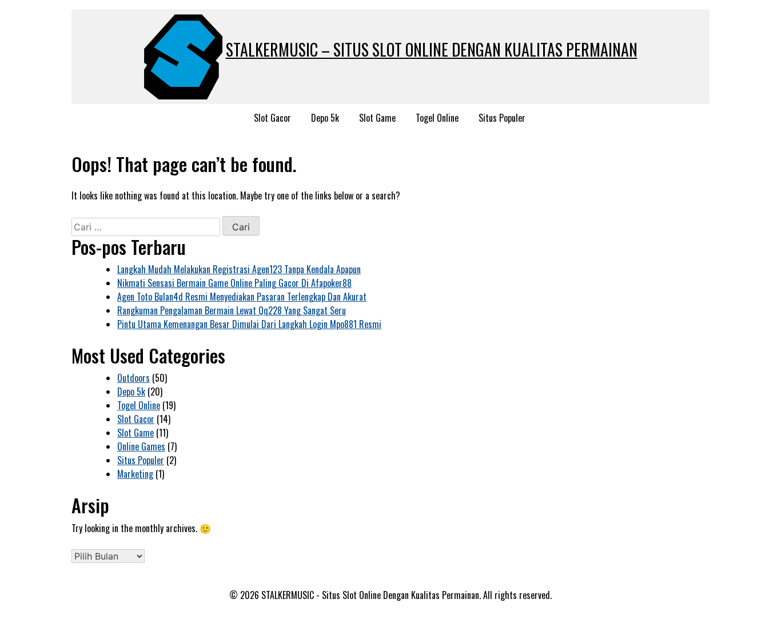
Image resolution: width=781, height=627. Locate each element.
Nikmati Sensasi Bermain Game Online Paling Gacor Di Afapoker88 (234, 283)
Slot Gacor (272, 118)
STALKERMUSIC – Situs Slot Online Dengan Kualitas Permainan (431, 49)
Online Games (141, 446)
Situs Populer (502, 118)
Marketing (135, 474)
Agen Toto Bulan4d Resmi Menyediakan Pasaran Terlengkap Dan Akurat (241, 296)
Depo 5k (325, 118)
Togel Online (437, 118)
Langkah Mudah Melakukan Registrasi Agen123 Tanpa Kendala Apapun (239, 269)
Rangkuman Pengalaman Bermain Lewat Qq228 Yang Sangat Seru (231, 310)
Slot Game (377, 118)
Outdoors (133, 378)
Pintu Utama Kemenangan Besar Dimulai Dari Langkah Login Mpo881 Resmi (249, 324)
